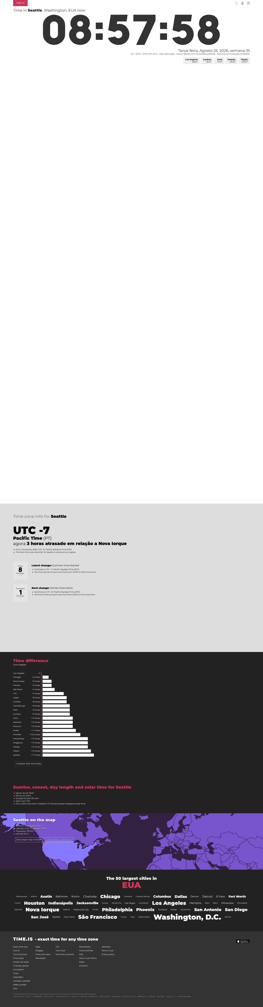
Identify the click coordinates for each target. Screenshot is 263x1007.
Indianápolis (60, 903)
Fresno (17, 903)
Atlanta (34, 896)
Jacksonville (87, 903)
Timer (15, 973)
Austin (46, 896)
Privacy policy (108, 954)
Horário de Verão (21, 962)
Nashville (18, 910)
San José (40, 917)
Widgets (39, 951)
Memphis (195, 903)
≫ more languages (184, 996)
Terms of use (107, 951)
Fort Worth (237, 896)
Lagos (16, 698)
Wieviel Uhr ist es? (129, 996)
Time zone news (42, 954)
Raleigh (174, 910)
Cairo (15, 718)
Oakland (66, 910)
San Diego (236, 909)
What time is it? (19, 996)
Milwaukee (227, 903)
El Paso (220, 896)
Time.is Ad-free (86, 951)
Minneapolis (242, 903)
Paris (219, 60)
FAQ (81, 954)
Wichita (228, 917)
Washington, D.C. (187, 917)
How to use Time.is (88, 958)
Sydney (16, 755)
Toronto (16, 685)
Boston (75, 896)
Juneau (105, 903)
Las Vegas (130, 903)
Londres (207, 60)
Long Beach (144, 903)
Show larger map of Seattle (29, 840)
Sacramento (186, 910)
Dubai (16, 730)
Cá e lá (16, 951)
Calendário (18, 977)
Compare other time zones (28, 764)
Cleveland (128, 896)
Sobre (81, 962)
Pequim (231, 60)
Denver (195, 896)
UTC (15, 693)
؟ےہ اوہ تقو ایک (171, 996)
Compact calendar (21, 981)
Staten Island (69, 917)
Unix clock (60, 951)
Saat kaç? (152, 996)
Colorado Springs (143, 896)
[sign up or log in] (242, 4)
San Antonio (207, 909)
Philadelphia (117, 909)
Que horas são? (104, 996)
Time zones (18, 958)
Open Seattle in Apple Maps (59, 840)
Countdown (18, 969)
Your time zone (20, 954)
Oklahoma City (81, 909)
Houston (34, 903)
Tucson (124, 917)
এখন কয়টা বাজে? (83, 996)
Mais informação (167, 54)
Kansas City (116, 903)
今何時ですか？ (142, 996)
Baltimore (62, 896)
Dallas (181, 896)
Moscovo (17, 726)
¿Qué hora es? (49, 996)
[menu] (248, 3)
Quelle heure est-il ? (63, 996)
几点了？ (29, 996)
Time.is (20, 3)
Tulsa (132, 917)
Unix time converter (65, 954)
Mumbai (17, 734)
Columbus (162, 896)
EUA (131, 885)
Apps (37, 947)
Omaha (95, 910)
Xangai (16, 747)
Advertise (106, 947)
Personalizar (85, 947)
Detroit (207, 896)
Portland (162, 909)
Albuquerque (21, 896)
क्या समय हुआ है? (37, 996)
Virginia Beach (144, 917)
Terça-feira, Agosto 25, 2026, (214, 50)
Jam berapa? (116, 996)
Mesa (207, 903)
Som (15, 988)
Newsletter (40, 958)
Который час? (93, 996)
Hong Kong (18, 739)
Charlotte (90, 896)
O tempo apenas (21, 966)
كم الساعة (74, 996)
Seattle (56, 917)
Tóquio (244, 60)
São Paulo (17, 689)
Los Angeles (192, 60)
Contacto (83, 966)
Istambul (17, 722)
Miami (215, 903)
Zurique (16, 714)
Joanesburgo (19, 706)
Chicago (17, 677)
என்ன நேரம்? (161, 996)
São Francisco (97, 917)
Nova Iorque (18, 681)
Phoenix (145, 909)
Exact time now (20, 947)
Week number (20, 985)
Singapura (18, 743)
